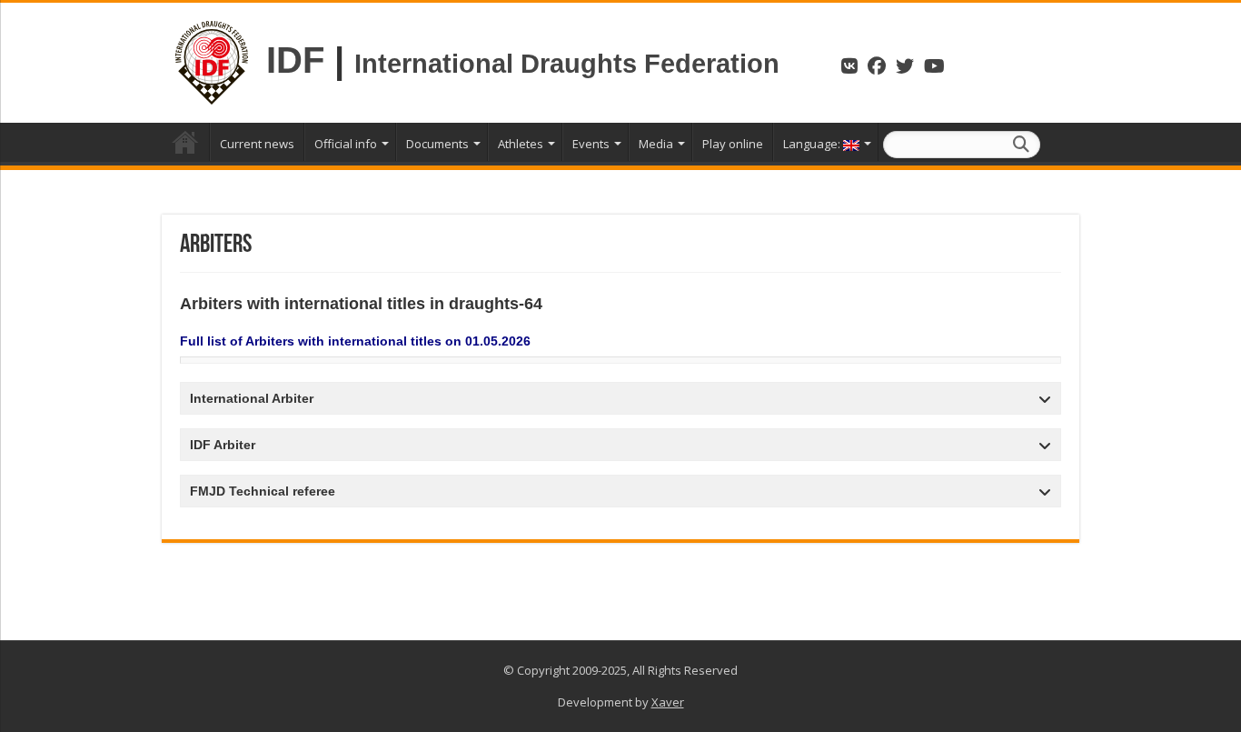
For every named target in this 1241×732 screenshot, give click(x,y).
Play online (732, 143)
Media (656, 143)
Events (591, 143)
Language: (813, 143)
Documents (437, 143)
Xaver (667, 702)
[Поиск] (1021, 144)
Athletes (520, 143)
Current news (257, 143)
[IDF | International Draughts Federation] (211, 60)
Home (185, 142)
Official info (345, 143)
